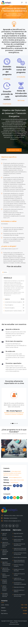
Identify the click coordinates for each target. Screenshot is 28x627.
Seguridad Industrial (18, 533)
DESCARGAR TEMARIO (14, 150)
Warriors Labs (15, 622)
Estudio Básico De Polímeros (20, 557)
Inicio (5, 14)
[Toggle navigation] (26, 2)
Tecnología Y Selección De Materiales (5, 595)
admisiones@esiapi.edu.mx (15, 477)
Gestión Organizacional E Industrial (6, 575)
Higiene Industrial (18, 536)
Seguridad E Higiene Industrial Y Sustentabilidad (6, 563)
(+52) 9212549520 (14, 482)
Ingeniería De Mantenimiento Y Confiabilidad (6, 569)
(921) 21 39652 (13, 480)
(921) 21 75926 (21, 480)
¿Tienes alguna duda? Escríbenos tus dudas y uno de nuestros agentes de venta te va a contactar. (12, 473)
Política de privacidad (14, 624)
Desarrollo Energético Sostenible (4, 581)
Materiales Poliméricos (19, 587)
